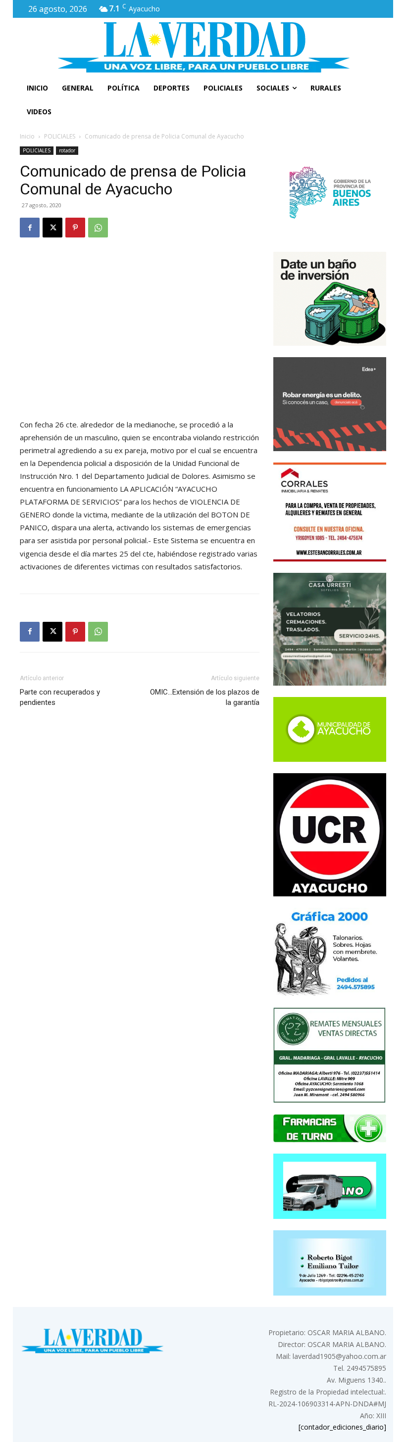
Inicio (27, 136)
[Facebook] (30, 227)
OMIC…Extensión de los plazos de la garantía (204, 697)
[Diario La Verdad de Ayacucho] (203, 47)
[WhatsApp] (98, 227)
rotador (67, 150)
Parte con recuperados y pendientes (60, 697)
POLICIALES (59, 136)
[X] (52, 227)
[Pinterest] (75, 227)
